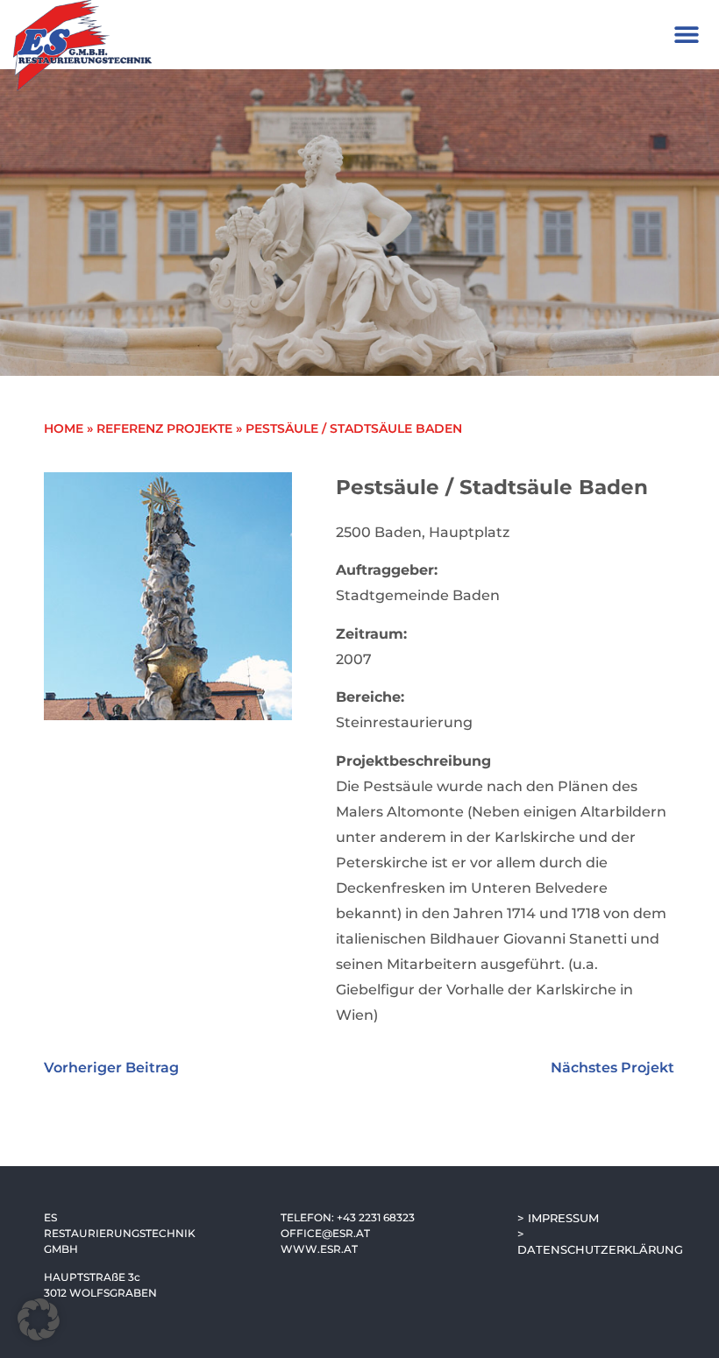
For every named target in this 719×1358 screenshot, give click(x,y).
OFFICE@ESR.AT (325, 1233)
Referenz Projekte (164, 428)
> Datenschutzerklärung (596, 1241)
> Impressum (558, 1218)
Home (63, 428)
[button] (686, 34)
